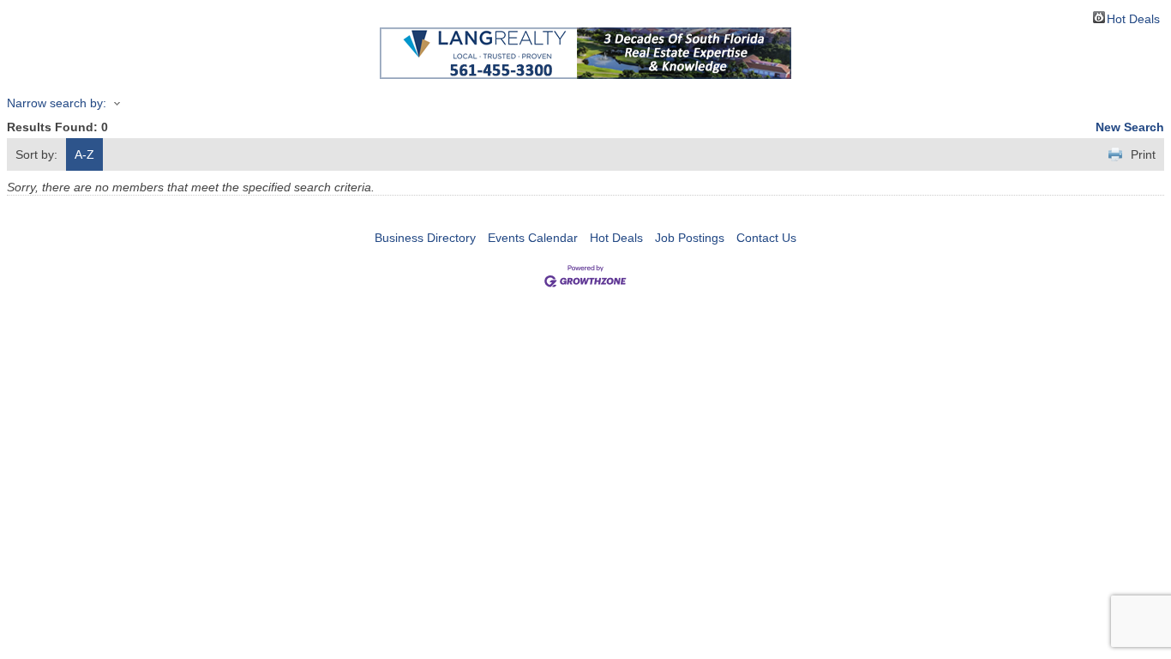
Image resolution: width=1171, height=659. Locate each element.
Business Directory (425, 238)
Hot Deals (1133, 17)
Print (1143, 154)
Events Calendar (533, 238)
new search (1130, 127)
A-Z (84, 154)
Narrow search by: (56, 103)
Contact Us (766, 238)
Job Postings (689, 238)
